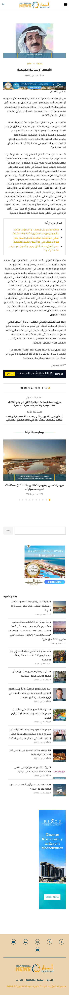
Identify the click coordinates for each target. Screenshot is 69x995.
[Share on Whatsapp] (29, 388)
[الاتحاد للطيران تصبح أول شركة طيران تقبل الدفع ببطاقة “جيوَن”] (59, 790)
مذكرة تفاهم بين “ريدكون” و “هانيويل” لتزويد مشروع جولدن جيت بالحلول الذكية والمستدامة (36, 232)
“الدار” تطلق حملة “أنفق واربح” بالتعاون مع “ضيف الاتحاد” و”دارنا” (34, 248)
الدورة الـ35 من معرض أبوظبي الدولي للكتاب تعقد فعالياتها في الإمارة (32, 769)
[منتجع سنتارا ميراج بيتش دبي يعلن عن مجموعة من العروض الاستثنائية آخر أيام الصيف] (59, 715)
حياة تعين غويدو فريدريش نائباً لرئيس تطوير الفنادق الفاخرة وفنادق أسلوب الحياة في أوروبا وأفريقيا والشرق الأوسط (29, 693)
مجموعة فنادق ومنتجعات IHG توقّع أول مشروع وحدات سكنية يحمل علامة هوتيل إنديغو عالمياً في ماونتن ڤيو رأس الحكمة (30, 734)
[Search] (3, 5)
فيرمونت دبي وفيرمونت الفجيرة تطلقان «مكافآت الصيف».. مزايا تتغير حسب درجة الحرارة (31, 606)
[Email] (37, 949)
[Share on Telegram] (25, 388)
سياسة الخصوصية (35, 980)
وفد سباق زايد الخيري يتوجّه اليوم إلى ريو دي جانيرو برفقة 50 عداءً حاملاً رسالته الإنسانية (30, 655)
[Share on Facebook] (42, 388)
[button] (6, 470)
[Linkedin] (25, 942)
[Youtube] (13, 942)
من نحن (49, 980)
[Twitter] (49, 942)
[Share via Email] (22, 388)
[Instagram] (37, 942)
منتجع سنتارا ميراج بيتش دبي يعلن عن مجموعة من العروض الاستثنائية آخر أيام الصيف (31, 713)
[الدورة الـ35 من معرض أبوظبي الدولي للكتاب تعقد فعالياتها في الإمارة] (59, 773)
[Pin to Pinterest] (36, 388)
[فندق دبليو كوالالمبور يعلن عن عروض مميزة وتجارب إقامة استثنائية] (59, 677)
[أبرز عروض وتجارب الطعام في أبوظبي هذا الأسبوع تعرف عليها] (59, 755)
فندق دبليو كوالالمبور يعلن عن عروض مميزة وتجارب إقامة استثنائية (31, 673)
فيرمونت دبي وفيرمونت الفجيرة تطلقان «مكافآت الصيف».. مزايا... (34, 487)
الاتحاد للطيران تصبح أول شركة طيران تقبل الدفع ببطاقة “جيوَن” (30, 786)
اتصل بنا (19, 980)
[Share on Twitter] (39, 388)
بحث (8, 530)
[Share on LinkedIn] (32, 388)
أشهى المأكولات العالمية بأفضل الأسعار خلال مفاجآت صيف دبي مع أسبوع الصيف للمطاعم (36, 240)
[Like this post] (46, 388)
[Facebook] (61, 942)
